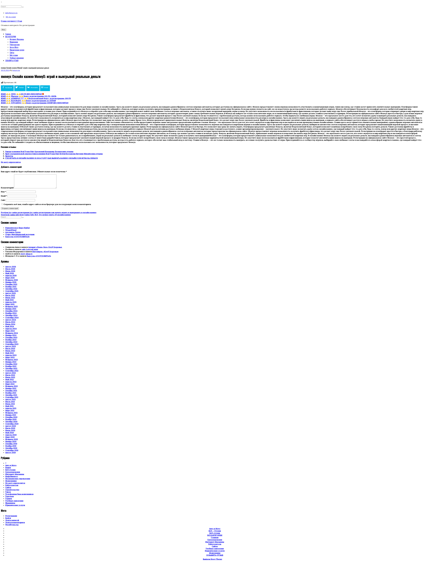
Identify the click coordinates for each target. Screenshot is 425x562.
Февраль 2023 (11, 359)
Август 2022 (10, 373)
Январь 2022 (10, 388)
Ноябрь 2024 (10, 313)
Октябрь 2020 (11, 421)
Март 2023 (9, 357)
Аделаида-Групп (13, 232)
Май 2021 (9, 406)
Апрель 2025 (10, 302)
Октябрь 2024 (11, 315)
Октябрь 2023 (11, 342)
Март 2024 (10, 331)
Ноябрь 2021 (10, 393)
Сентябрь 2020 (11, 424)
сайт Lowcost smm (29, 249)
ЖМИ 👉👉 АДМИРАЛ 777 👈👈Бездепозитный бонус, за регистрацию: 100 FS (36, 98)
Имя (3, 192)
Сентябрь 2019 (11, 450)
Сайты (12, 52)
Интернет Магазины (17, 39)
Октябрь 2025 (11, 289)
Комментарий (7, 188)
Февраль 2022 (11, 386)
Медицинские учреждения (17, 478)
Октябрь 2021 (11, 395)
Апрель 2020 (11, 435)
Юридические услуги (17, 50)
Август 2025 (10, 293)
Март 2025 (9, 304)
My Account (11, 17)
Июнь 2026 (10, 271)
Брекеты (9, 156)
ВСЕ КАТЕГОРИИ (10, 36)
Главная (8, 34)
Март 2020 (10, 437)
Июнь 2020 (10, 430)
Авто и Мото (14, 47)
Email (4, 196)
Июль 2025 (10, 295)
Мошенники (14, 42)
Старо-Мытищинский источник (20, 234)
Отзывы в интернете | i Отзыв (11, 21)
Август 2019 (10, 452)
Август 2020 (10, 426)
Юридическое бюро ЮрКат (17, 228)
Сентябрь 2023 (11, 344)
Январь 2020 (10, 441)
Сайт (3, 200)
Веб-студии (14, 55)
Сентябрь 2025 (11, 291)
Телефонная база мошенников (19, 494)
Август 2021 (10, 399)
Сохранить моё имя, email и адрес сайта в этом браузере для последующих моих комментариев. (47, 204)
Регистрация (11, 516)
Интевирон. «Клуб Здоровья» (45, 251)
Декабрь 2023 (11, 337)
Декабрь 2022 (11, 364)
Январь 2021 (10, 415)
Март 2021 (9, 410)
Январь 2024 (10, 335)
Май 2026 (9, 273)
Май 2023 (9, 353)
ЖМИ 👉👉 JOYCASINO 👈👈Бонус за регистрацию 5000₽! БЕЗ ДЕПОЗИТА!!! (34, 103)
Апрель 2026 (11, 275)
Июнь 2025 (10, 297)
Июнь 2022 (10, 377)
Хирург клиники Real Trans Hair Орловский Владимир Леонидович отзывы (39, 151)
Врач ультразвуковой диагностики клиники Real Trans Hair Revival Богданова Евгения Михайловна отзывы (54, 154)
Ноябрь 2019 (10, 446)
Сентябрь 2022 (11, 370)
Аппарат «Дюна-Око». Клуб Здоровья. (45, 247)
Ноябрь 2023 (10, 339)
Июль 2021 (10, 401)
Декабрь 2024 (11, 311)
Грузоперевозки (12, 472)
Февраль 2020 (11, 439)
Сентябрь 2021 (11, 397)
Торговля (9, 496)
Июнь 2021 (10, 404)
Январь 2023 (10, 362)
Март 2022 (9, 384)
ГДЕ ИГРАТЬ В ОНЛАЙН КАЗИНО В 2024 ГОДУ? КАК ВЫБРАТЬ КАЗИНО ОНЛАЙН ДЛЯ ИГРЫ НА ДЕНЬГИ (51, 158)
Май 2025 (9, 300)
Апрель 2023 (10, 355)
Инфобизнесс (11, 476)
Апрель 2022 (10, 382)
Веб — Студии (215, 531)
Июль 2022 (10, 375)
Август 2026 (10, 266)
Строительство (12, 490)
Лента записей (12, 520)
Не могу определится (11, 162)
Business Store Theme (212, 559)
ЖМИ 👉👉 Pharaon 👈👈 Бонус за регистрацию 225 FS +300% (28, 96)
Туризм (8, 498)
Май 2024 (9, 326)
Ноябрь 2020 (10, 419)
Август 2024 (10, 320)
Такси (8, 492)
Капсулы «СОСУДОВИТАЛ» (17, 236)
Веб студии (10, 470)
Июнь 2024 (10, 324)
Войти (8, 518)
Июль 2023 (10, 348)
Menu (3, 30)
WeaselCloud (10, 230)
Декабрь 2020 (11, 417)
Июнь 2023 (10, 351)
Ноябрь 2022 (10, 366)
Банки (8, 467)
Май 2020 (9, 432)
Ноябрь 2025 (10, 286)
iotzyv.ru (16, 70)
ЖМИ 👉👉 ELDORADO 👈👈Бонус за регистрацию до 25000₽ (28, 100)
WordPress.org (11, 524)
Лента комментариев (15, 522)
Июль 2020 (10, 428)
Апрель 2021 (10, 408)
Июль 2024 (10, 322)
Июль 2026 (10, 269)
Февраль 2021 (11, 413)
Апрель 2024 (11, 328)
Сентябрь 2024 (11, 317)
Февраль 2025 (11, 306)
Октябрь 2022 (11, 368)
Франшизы (10, 503)
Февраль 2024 (11, 333)
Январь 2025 (10, 309)
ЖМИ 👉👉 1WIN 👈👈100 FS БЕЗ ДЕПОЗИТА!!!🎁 (22, 94)
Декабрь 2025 (11, 284)
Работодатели (15, 44)
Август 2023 (10, 346)
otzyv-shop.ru (26, 254)
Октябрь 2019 (11, 448)
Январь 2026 (10, 282)
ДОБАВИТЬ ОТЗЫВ (11, 60)
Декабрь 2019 (11, 443)
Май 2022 (9, 379)
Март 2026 (10, 278)
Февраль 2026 (11, 280)
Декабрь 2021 (11, 390)
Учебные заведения (17, 58)
